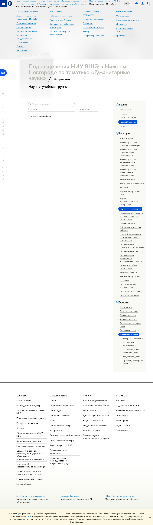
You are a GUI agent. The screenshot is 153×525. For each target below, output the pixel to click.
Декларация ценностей (27, 11)
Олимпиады (55, 410)
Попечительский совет (60, 20)
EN (130, 3)
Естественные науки (129, 311)
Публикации (122, 430)
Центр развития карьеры (62, 440)
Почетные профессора (93, 19)
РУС (126, 3)
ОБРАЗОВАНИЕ (58, 395)
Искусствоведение (131, 356)
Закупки (20, 428)
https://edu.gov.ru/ (70, 495)
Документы (121, 24)
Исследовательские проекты (97, 405)
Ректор (86, 31)
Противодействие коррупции (31, 445)
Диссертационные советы (96, 415)
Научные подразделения (95, 400)
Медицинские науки (128, 319)
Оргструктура (122, 15)
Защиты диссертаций (93, 420)
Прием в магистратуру (61, 425)
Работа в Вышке (23, 484)
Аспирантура (56, 430)
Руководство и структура (29, 405)
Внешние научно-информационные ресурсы (96, 436)
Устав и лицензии (124, 11)
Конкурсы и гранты (92, 430)
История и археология (133, 338)
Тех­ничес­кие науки (128, 315)
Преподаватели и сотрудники (31, 418)
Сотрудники (62, 79)
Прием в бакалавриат (60, 415)
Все (3, 73)
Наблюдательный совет (61, 15)
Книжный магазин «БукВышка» (130, 410)
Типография (122, 415)
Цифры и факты (23, 27)
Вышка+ (53, 420)
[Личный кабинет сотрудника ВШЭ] (142, 3)
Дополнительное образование (65, 435)
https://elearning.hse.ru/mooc (119, 495)
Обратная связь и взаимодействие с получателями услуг (59, 461)
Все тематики (126, 307)
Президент (88, 23)
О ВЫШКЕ (22, 395)
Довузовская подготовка (62, 405)
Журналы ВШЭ (123, 425)
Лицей (53, 400)
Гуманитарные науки (129, 334)
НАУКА (87, 395)
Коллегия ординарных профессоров (60, 33)
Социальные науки (128, 330)
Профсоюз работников (93, 35)
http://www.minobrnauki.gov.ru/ (31, 495)
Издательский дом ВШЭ (127, 405)
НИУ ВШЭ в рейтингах (26, 31)
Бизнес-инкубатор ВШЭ (61, 445)
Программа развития (26, 23)
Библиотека (122, 400)
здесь (28, 516)
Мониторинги (90, 410)
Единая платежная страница (29, 479)
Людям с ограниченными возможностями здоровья (28, 473)
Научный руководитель (93, 27)
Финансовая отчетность (127, 20)
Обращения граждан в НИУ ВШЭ (29, 434)
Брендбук (120, 35)
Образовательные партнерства (58, 451)
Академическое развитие (95, 425)
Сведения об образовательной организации (31, 465)
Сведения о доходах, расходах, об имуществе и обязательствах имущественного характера (30, 454)
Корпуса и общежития (27, 423)
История (20, 46)
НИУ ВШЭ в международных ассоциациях (24, 38)
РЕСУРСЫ (121, 395)
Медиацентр (122, 420)
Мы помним (21, 50)
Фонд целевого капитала (28, 440)
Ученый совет (56, 11)
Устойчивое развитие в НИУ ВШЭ (30, 412)
